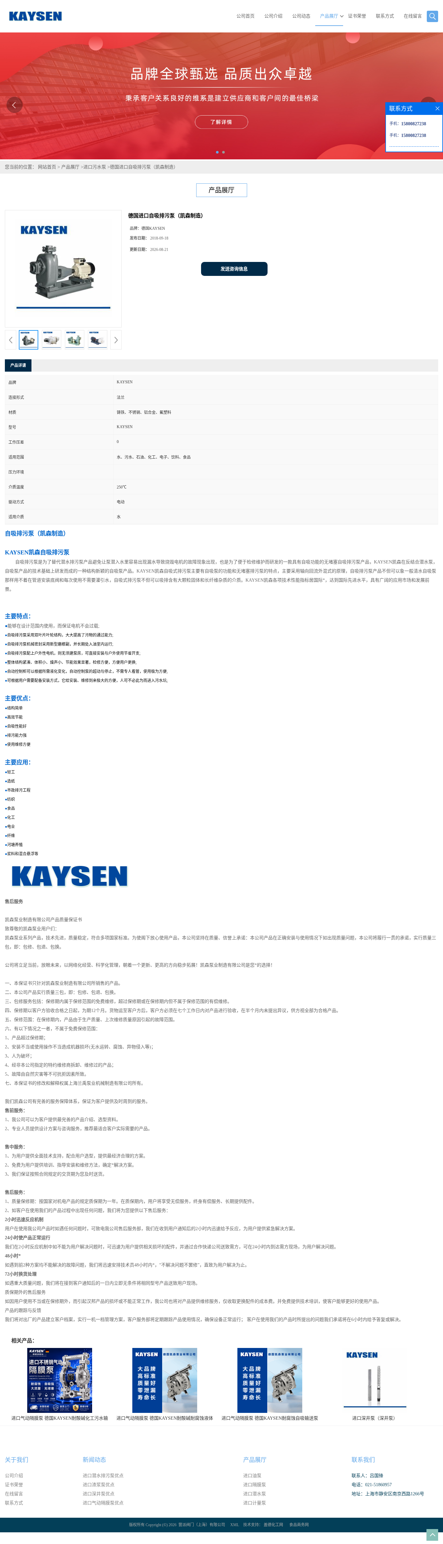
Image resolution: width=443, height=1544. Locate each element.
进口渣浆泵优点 (98, 1484)
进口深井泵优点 (98, 1493)
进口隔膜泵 (254, 1484)
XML (234, 1525)
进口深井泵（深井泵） (375, 1418)
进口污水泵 (94, 167)
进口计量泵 (254, 1503)
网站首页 (47, 167)
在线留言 (413, 16)
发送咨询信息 (234, 268)
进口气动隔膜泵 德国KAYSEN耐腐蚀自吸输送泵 (270, 1418)
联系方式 (385, 16)
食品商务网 (299, 1525)
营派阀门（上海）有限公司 (201, 1525)
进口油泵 (252, 1475)
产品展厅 (329, 16)
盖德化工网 (273, 1525)
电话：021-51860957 (372, 1484)
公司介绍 (273, 16)
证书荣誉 (357, 16)
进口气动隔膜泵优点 (103, 1503)
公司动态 (301, 16)
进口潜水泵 (254, 1493)
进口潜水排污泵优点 (103, 1475)
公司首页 (245, 16)
